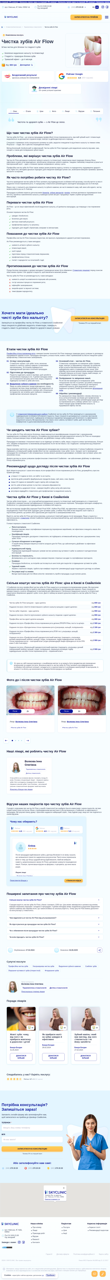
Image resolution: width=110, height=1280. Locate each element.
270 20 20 (77, 7)
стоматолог (24, 518)
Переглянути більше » (19, 880)
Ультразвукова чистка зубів (43, 966)
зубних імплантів (56, 193)
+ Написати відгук (73, 880)
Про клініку (37, 1227)
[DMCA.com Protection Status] (7, 1248)
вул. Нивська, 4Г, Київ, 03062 (13, 1231)
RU (93, 7)
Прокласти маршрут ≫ (52, 1199)
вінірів (67, 193)
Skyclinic (2, 27)
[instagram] (103, 7)
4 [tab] (21, 740)
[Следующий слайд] (27, 740)
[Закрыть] (63, 1188)
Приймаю (50, 1275)
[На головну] (11, 17)
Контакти (36, 1242)
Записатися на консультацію (90, 318)
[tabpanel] (30, 709)
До (28, 711)
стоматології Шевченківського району (33, 414)
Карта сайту (103, 1254)
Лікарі (67, 111)
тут (43, 1275)
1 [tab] (12, 740)
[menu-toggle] (106, 17)
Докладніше (25, 65)
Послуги (66, 1227)
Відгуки (81, 111)
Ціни (41, 111)
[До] (30, 700)
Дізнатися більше (21, 1057)
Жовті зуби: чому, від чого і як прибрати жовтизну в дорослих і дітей (21, 1035)
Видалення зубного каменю (23, 384)
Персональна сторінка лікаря (33, 992)
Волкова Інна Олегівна (26, 722)
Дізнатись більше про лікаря (21, 789)
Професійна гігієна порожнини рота (21, 353)
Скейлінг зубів (91, 966)
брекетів (45, 193)
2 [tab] (15, 740)
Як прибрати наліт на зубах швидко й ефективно (53, 1035)
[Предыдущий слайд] (6, 740)
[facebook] (106, 7)
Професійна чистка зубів (18, 966)
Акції (65, 1233)
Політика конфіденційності (84, 1254)
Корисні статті (94, 1227)
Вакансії (36, 1239)
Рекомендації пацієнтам (98, 1230)
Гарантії (49, 1254)
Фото (54, 111)
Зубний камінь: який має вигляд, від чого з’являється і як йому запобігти (85, 1035)
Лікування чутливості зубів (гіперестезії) (24, 971)
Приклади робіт (39, 1233)
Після (15, 711)
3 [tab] (18, 740)
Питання (96, 111)
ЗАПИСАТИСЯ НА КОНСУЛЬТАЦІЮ (32, 1149)
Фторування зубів (52, 971)
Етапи (28, 111)
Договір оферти (63, 1254)
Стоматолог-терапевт (81, 270)
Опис (15, 111)
